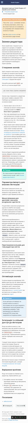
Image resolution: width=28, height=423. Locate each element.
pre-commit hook (16, 290)
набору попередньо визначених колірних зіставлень (14, 132)
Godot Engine (15, 2)
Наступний (20, 405)
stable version (12, 34)
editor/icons (7, 401)
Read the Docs (13, 420)
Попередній (8, 405)
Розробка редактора (11, 11)
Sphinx (10, 418)
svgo (11, 294)
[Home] (2, 11)
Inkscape (5, 79)
